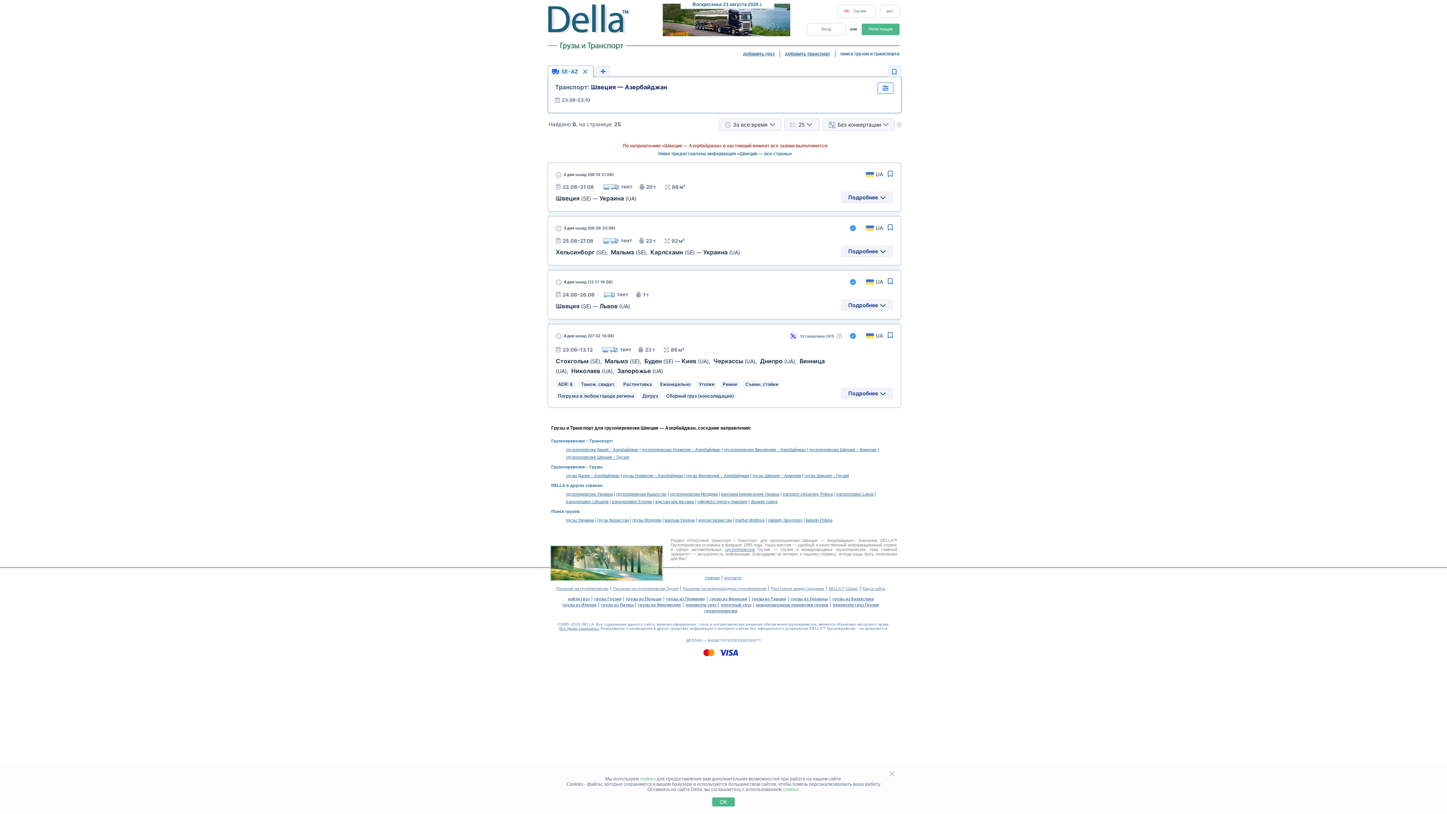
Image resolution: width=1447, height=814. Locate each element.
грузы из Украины (809, 599)
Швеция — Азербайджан (611, 87)
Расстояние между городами (797, 588)
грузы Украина (580, 520)
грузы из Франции (728, 599)
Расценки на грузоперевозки (582, 588)
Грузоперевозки (568, 441)
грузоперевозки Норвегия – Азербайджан (681, 449)
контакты (733, 577)
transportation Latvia (854, 494)
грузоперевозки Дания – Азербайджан (602, 449)
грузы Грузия (607, 599)
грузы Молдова (646, 520)
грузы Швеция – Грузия (827, 475)
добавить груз (759, 54)
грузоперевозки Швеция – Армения (842, 449)
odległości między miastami (722, 501)
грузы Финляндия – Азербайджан (717, 475)
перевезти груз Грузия (856, 605)
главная (712, 577)
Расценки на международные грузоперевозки (724, 588)
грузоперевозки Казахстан (641, 494)
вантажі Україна (680, 520)
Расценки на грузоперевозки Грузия (645, 588)
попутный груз (736, 605)
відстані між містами (674, 501)
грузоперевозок (740, 549)
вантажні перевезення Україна (750, 494)
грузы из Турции (769, 599)
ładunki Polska (819, 520)
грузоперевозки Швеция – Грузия (597, 457)
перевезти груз (700, 605)
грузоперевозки (720, 611)
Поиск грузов (565, 511)
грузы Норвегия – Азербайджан (653, 475)
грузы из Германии (685, 599)
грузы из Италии (580, 605)
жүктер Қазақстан (715, 520)
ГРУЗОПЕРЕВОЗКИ (738, 640)
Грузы (595, 467)
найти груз (579, 599)
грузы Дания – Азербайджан (592, 475)
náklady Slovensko (785, 520)
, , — (648, 252)
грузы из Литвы (617, 605)
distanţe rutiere (764, 501)
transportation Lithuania (587, 501)
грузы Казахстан (613, 520)
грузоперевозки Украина (589, 494)
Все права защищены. (579, 628)
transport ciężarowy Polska (808, 494)
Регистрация (881, 29)
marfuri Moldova (750, 520)
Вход (826, 29)
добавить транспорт (807, 54)
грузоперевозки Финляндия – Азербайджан (765, 449)
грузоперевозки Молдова (694, 494)
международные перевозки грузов (792, 605)
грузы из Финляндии (659, 605)
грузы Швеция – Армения (777, 475)
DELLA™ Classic (843, 588)
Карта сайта (874, 588)
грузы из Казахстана (853, 599)
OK (723, 802)
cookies (648, 779)
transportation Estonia (632, 501)
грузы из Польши (644, 599)
